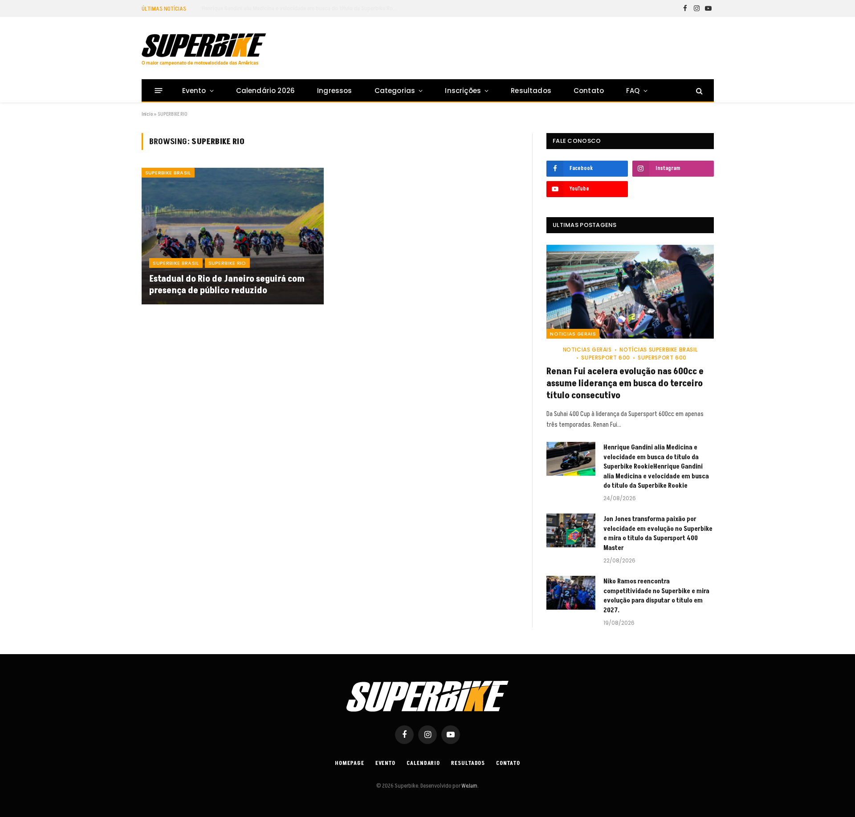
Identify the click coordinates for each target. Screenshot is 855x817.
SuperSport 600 (605, 357)
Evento (194, 90)
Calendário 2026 (265, 90)
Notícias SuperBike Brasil (658, 349)
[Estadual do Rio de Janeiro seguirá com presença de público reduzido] (233, 236)
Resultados (531, 90)
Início (147, 114)
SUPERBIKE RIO (227, 263)
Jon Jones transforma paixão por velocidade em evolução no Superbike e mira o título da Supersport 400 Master (657, 533)
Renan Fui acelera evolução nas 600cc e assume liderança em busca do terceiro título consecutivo (625, 384)
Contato (589, 90)
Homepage (349, 763)
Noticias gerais (573, 333)
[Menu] (158, 90)
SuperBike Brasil (168, 172)
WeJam (468, 786)
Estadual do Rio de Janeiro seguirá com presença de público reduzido (227, 285)
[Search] (698, 91)
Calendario (423, 763)
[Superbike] (204, 49)
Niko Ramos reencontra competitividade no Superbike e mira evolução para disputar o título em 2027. (656, 596)
